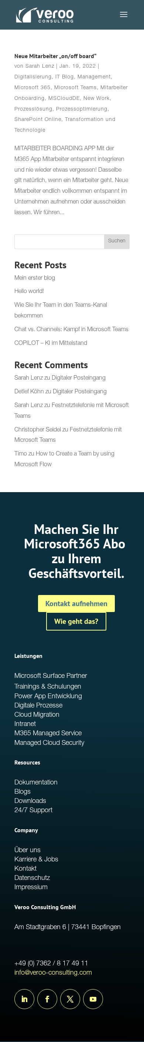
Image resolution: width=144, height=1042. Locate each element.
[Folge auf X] (70, 999)
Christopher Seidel (37, 430)
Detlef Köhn (29, 392)
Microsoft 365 (32, 88)
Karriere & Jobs (36, 860)
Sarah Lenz (39, 66)
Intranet (25, 724)
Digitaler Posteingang (79, 378)
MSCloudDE (64, 98)
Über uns (27, 850)
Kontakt (25, 869)
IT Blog (64, 77)
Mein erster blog (34, 279)
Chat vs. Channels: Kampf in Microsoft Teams (71, 330)
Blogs (22, 792)
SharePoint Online (37, 119)
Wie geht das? (76, 621)
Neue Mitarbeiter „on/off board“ (55, 56)
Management (94, 77)
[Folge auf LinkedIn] (24, 999)
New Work (96, 98)
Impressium (31, 887)
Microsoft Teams (75, 88)
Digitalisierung (33, 77)
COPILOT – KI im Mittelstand (50, 344)
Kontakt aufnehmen (76, 603)
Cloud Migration (36, 715)
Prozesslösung (33, 109)
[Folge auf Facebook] (47, 999)
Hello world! (29, 292)
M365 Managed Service (48, 733)
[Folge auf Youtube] (93, 999)
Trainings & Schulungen (47, 687)
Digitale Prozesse (38, 706)
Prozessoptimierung (81, 109)
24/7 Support (33, 810)
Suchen (117, 241)
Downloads (30, 801)
